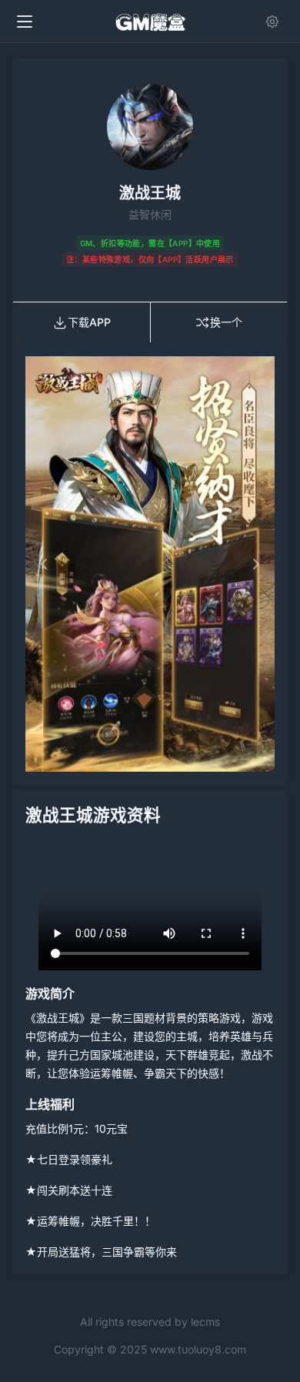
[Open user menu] (275, 21)
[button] (44, 564)
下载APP (89, 322)
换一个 (226, 322)
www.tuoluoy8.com (198, 1349)
